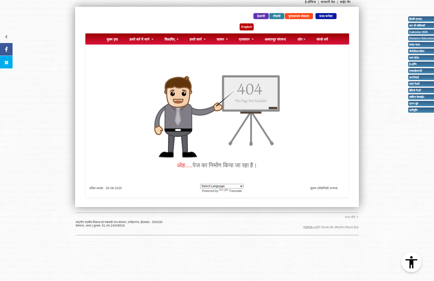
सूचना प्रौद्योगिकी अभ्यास (324, 188)
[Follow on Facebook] (6, 49)
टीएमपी (277, 16)
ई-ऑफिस (310, 2)
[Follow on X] (6, 62)
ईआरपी (261, 16)
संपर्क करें (322, 39)
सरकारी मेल (328, 2)
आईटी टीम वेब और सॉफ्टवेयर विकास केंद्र (336, 227)
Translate (235, 191)
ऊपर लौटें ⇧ (352, 217)
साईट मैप (345, 2)
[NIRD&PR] (145, 21)
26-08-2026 (114, 188)
